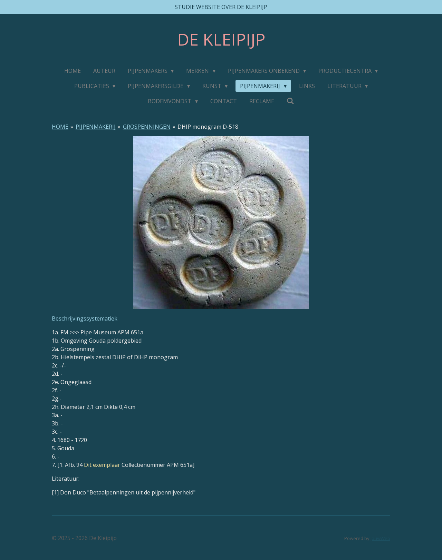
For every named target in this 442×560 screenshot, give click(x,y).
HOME (60, 126)
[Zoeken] (290, 100)
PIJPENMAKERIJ (96, 126)
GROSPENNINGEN (147, 126)
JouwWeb (380, 538)
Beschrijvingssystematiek (84, 318)
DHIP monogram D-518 (207, 126)
